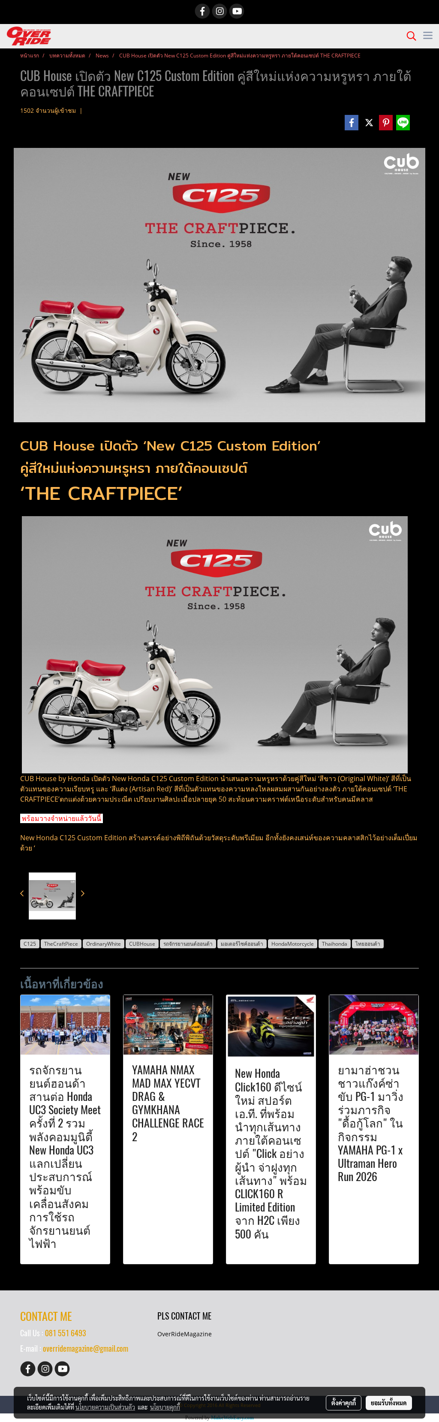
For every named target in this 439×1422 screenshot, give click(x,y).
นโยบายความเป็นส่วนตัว (105, 1407)
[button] (408, 36)
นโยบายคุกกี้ (165, 1407)
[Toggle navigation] (427, 36)
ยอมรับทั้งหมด (389, 1403)
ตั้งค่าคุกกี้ (343, 1403)
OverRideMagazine (184, 1334)
